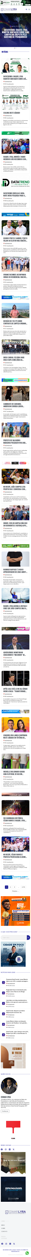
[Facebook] (2, 1149)
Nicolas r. (20, 1254)
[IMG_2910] (15, 299)
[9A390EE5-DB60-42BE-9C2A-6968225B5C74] (15, 464)
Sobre (3, 1228)
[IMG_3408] (15, 216)
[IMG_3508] (15, 381)
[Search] (28, 937)
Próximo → (15, 891)
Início (3, 1225)
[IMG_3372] (15, 713)
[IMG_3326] (15, 547)
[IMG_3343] (15, 796)
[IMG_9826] (15, 134)
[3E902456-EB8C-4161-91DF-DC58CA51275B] (15, 5)
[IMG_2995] (15, 630)
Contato (4, 1231)
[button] (26, 9)
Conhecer (5, 1111)
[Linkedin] (10, 1149)
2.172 (23, 887)
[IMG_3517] (15, 925)
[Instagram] (6, 1149)
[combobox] (14, 937)
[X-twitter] (13, 1149)
